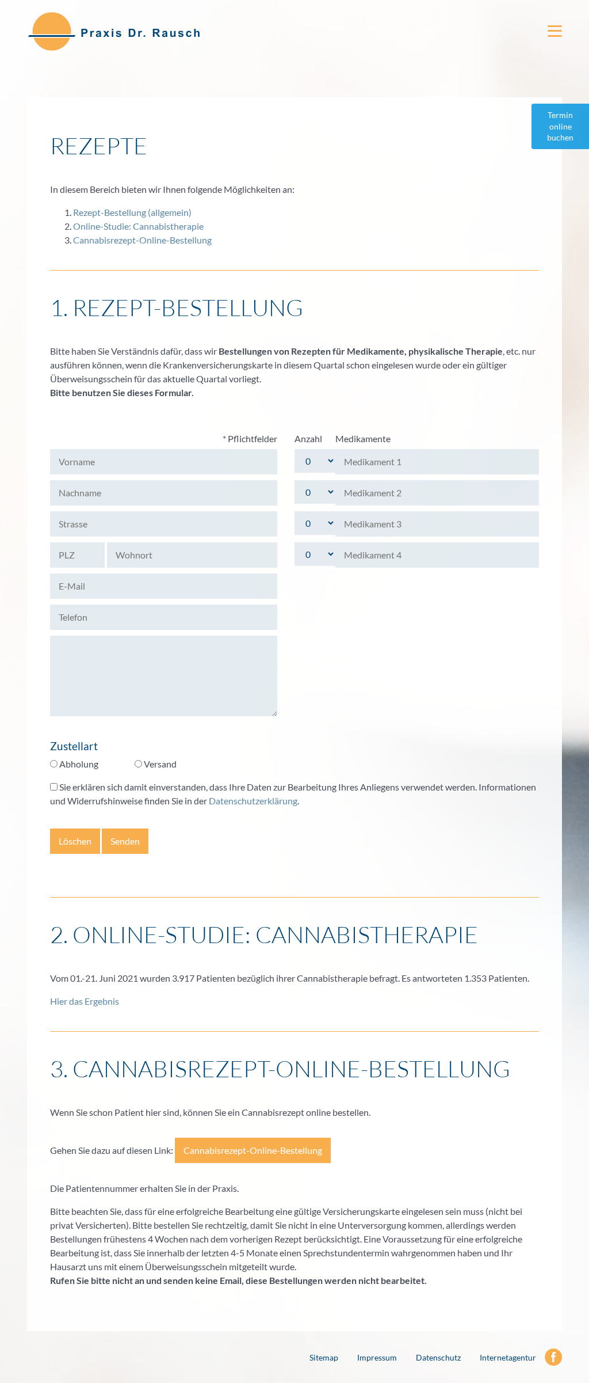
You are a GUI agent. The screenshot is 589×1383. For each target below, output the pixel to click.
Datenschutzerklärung (253, 800)
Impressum (377, 1357)
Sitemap (323, 1357)
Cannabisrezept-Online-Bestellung (142, 239)
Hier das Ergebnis (84, 1001)
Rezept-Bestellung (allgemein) (132, 212)
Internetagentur (508, 1357)
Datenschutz (438, 1357)
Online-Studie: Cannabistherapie (138, 226)
